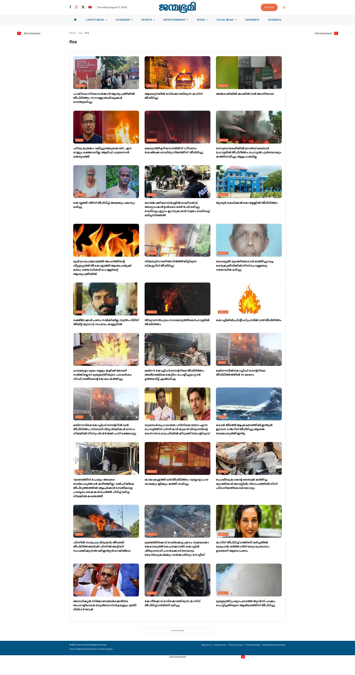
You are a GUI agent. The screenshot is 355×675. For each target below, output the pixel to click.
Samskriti (252, 19)
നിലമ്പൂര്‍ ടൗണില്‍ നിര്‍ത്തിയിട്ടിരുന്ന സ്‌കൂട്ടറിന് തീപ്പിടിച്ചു (171, 263)
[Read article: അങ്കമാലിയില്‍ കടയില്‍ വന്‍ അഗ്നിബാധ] (249, 72)
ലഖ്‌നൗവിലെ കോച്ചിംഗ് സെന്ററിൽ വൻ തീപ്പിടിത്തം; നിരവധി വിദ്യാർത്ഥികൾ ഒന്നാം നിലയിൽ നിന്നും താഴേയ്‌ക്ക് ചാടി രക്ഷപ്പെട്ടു (104, 429)
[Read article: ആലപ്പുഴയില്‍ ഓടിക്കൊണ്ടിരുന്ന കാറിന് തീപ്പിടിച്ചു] (177, 72)
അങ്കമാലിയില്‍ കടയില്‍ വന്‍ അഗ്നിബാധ (245, 94)
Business (274, 19)
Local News (225, 19)
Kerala (152, 85)
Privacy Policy (253, 645)
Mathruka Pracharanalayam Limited (88, 644)
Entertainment (174, 19)
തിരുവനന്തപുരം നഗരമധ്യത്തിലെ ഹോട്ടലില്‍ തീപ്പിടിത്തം (177, 322)
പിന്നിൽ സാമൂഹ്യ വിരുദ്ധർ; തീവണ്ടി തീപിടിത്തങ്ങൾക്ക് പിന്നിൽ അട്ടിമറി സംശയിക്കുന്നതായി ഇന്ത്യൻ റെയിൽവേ (101, 546)
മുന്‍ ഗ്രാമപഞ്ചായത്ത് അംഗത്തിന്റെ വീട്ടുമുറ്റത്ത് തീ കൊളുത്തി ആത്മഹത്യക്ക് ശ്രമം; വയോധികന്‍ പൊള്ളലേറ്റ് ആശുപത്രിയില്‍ (102, 267)
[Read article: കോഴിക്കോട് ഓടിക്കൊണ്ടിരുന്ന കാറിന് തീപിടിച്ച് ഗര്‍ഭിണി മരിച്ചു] (177, 580)
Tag (80, 33)
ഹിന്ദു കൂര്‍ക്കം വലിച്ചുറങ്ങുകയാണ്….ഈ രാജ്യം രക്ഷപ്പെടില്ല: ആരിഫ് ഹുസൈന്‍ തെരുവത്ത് (102, 152)
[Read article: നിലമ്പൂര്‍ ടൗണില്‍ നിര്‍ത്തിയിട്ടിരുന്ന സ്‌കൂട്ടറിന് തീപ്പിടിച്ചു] (177, 240)
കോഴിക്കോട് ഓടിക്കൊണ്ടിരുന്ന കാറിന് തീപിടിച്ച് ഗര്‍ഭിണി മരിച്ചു (172, 603)
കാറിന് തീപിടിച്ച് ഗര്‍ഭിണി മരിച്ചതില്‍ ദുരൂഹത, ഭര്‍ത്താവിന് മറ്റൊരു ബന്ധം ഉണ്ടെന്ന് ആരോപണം (242, 546)
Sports (146, 19)
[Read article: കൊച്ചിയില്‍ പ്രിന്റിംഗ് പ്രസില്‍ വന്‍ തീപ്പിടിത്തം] (249, 299)
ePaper (269, 7)
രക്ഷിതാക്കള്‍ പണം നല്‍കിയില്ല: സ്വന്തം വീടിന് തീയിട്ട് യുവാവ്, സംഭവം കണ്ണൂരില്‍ (106, 322)
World (80, 85)
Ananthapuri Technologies (99, 649)
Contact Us (220, 645)
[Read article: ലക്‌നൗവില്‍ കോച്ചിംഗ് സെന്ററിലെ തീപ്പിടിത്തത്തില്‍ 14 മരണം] (249, 349)
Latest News (95, 19)
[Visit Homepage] (177, 7)
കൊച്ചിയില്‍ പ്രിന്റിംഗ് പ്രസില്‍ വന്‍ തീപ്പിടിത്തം (249, 320)
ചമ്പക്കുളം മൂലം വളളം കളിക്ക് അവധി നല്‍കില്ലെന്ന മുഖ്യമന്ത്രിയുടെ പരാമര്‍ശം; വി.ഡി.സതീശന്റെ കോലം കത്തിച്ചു (102, 374)
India (79, 140)
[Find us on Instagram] (76, 7)
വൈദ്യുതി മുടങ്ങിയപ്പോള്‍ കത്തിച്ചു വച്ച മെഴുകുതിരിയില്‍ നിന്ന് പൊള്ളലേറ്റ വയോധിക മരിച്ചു (244, 265)
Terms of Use (236, 645)
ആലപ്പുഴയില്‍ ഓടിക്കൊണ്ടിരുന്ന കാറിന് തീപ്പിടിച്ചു (174, 96)
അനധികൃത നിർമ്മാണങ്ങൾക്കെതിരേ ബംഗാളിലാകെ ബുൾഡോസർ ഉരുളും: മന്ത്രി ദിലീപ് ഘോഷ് (104, 605)
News (79, 592)
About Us (206, 645)
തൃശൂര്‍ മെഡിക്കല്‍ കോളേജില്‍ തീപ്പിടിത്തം (247, 203)
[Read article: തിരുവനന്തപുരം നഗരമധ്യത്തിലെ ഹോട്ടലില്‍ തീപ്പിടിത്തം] (177, 299)
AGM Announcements (274, 645)
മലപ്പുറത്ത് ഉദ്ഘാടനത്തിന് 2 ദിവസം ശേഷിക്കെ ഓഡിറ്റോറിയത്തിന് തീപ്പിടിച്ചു (174, 150)
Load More (177, 630)
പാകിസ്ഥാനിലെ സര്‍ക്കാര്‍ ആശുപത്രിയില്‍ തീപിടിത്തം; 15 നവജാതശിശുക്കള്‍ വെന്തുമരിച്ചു (104, 98)
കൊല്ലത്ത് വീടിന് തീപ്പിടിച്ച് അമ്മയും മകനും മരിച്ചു (104, 205)
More (201, 19)
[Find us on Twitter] (83, 7)
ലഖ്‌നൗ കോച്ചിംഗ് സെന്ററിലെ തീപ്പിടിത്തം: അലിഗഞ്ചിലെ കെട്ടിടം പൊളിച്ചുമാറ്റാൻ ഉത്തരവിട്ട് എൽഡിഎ (174, 374)
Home (72, 33)
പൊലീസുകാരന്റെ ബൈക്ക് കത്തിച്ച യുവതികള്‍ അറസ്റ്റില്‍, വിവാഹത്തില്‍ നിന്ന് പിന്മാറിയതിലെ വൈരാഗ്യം (247, 483)
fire (87, 33)
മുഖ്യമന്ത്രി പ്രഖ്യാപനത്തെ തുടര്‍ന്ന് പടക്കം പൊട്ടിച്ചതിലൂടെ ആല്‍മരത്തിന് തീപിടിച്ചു (245, 603)
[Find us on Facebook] (70, 7)
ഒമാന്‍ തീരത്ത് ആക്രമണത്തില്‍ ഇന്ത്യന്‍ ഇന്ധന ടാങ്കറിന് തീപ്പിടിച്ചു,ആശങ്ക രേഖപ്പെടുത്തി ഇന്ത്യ (244, 429)
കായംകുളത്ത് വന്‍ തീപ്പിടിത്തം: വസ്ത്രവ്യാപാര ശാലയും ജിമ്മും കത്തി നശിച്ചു (176, 481)
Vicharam (123, 19)
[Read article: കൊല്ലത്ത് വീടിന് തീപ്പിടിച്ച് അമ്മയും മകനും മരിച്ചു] (106, 181)
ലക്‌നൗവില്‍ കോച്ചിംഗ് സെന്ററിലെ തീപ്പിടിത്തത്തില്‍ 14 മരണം (240, 372)
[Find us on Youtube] (90, 7)
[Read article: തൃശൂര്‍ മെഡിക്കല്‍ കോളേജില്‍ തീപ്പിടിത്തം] (249, 181)
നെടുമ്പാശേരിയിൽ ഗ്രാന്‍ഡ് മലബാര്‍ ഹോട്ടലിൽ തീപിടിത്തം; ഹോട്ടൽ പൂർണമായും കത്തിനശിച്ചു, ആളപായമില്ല (248, 152)
